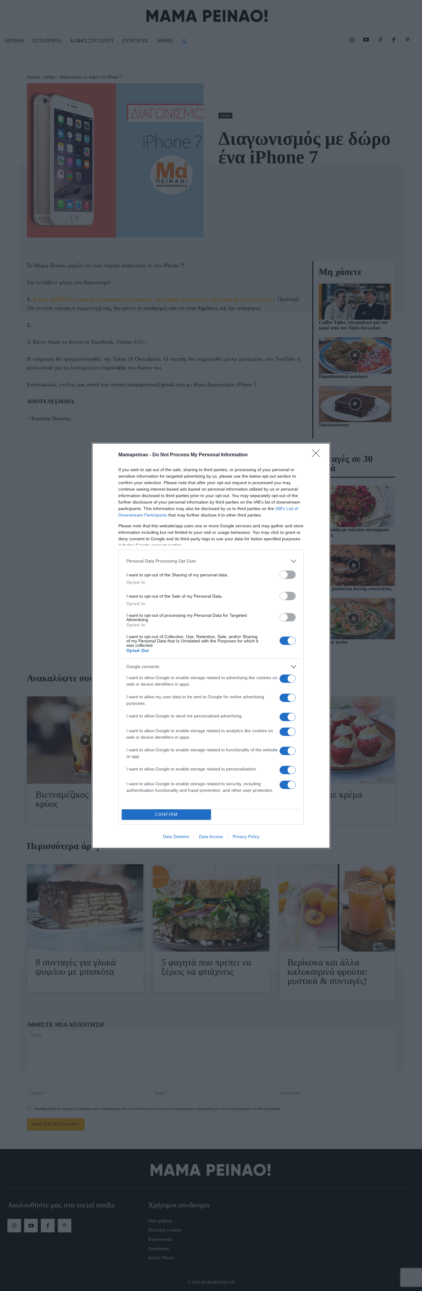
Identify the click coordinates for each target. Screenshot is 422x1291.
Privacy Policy (246, 836)
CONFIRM (166, 814)
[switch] (288, 575)
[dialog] (211, 645)
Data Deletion (176, 836)
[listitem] (211, 561)
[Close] (318, 455)
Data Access (211, 836)
